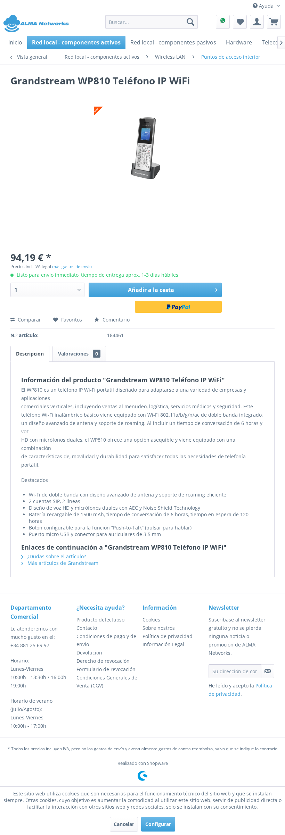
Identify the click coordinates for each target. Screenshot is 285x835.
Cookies (151, 619)
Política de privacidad (167, 636)
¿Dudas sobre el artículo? (56, 556)
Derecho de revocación (103, 661)
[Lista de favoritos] (240, 22)
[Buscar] (190, 22)
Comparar (28, 319)
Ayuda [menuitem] (266, 5)
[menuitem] (151, 22)
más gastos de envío (72, 266)
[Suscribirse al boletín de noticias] (267, 671)
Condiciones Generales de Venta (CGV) (106, 681)
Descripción (30, 353)
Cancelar (124, 824)
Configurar (158, 824)
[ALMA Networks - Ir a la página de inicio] (36, 23)
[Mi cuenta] (257, 22)
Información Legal (163, 644)
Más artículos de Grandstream (62, 563)
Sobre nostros (158, 628)
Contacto (86, 628)
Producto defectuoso (100, 619)
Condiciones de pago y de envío (106, 640)
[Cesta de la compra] (274, 22)
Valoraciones (78, 353)
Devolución (89, 652)
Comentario (115, 319)
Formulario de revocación (106, 669)
